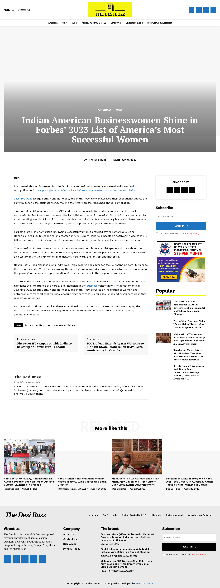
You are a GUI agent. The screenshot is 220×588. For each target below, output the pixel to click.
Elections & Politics (111, 556)
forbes (29, 325)
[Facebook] (191, 10)
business (91, 285)
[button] (24, 9)
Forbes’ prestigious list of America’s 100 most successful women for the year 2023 (84, 190)
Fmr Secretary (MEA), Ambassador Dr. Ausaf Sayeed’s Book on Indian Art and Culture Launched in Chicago (189, 307)
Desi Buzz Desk (12, 489)
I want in (179, 226)
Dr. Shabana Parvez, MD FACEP (73, 489)
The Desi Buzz (97, 159)
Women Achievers (64, 325)
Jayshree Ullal (23, 198)
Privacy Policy (192, 233)
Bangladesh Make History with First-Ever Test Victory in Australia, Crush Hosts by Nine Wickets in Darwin (188, 355)
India (39, 325)
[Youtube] (213, 10)
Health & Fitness (109, 571)
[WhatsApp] (192, 190)
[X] (206, 10)
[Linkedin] (24, 559)
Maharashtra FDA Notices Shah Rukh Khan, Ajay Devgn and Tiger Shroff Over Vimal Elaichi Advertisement (189, 339)
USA (119, 109)
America (104, 109)
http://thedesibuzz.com (27, 382)
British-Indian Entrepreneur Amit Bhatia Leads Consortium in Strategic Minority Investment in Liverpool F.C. (188, 372)
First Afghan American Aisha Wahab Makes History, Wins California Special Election (189, 324)
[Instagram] (199, 10)
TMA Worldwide (144, 583)
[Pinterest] (184, 190)
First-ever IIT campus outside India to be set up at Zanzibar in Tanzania (44, 345)
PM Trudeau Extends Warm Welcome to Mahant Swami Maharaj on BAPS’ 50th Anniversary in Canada (115, 347)
